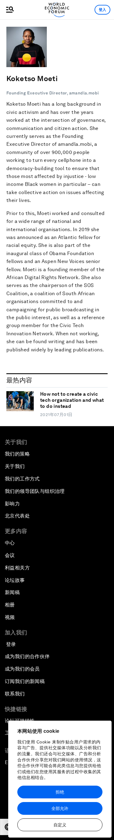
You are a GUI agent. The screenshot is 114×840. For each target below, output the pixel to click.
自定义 (60, 824)
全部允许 (59, 808)
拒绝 (60, 792)
